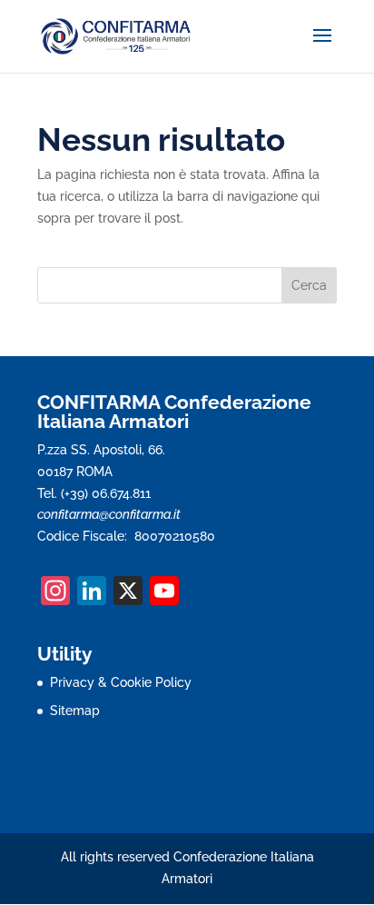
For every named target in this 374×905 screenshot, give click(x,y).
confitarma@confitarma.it (109, 514)
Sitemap (75, 710)
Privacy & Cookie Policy (121, 682)
